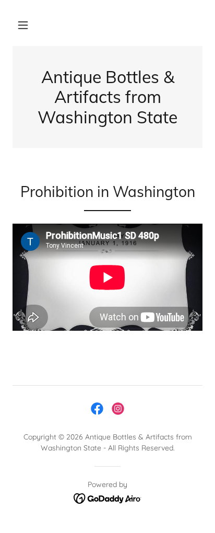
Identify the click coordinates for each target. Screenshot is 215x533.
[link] (97, 408)
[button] (23, 25)
